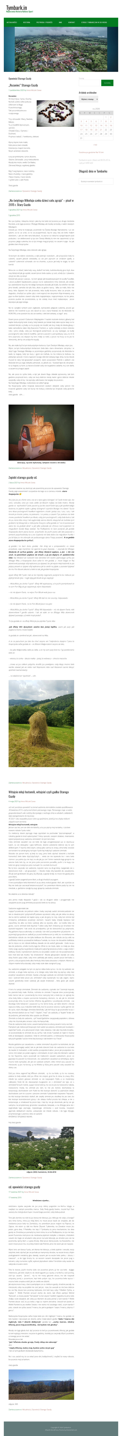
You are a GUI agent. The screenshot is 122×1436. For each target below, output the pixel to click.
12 (91, 125)
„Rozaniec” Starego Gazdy (23, 85)
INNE (60, 22)
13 (96, 125)
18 (86, 130)
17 (81, 130)
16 (111, 125)
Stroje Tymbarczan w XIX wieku (94, 22)
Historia (26, 22)
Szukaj (81, 78)
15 (106, 125)
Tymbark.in (16, 7)
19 (91, 130)
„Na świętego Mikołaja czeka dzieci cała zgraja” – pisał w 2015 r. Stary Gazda (41, 202)
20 (96, 130)
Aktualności (12, 22)
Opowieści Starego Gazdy (32, 191)
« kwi (95, 144)
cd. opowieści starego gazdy (24, 1187)
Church (47, 1430)
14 (101, 125)
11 (86, 125)
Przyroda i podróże (44, 22)
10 (81, 125)
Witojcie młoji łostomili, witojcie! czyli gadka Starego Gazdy (39, 794)
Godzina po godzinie (87, 152)
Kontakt (71, 22)
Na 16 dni (100, 152)
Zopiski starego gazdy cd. (23, 477)
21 (101, 130)
